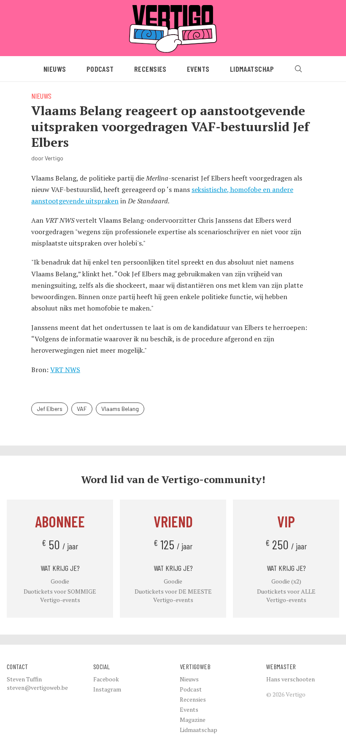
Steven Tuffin (24, 679)
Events (198, 68)
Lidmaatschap (252, 68)
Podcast (100, 68)
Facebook (106, 679)
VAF (82, 408)
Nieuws (54, 68)
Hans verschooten (290, 679)
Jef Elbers (49, 408)
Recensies (150, 68)
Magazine (192, 720)
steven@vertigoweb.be (37, 687)
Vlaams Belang (120, 408)
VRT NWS (65, 369)
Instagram (107, 689)
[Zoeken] (298, 69)
